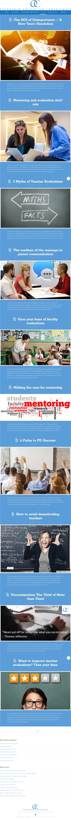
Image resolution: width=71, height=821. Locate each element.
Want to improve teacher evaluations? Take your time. (35, 663)
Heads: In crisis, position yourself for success (13, 795)
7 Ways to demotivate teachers (9, 787)
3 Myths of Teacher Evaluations (38, 181)
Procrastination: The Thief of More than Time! (38, 597)
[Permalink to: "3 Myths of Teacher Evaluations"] (35, 208)
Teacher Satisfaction (6, 760)
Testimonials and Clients (31, 816)
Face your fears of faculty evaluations (38, 321)
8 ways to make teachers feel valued (10, 793)
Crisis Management (5, 746)
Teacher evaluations (6, 757)
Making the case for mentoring (38, 387)
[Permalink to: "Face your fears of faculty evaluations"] (35, 347)
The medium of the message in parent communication (37, 252)
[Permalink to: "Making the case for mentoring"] (35, 407)
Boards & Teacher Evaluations (8, 743)
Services (22, 816)
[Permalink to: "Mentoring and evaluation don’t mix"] (35, 136)
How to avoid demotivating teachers (37, 516)
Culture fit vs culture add (7, 784)
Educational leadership (7, 749)
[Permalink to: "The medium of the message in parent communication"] (35, 280)
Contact (53, 816)
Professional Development (7, 754)
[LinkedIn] (35, 815)
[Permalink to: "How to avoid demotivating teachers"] (35, 549)
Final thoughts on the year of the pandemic (12, 770)
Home (17, 816)
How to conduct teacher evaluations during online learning (18, 773)
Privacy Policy (46, 816)
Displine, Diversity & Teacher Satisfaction (11, 790)
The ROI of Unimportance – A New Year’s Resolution (38, 22)
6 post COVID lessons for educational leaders (13, 776)
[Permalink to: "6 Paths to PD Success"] (35, 470)
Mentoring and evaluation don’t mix (37, 102)
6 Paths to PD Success (37, 440)
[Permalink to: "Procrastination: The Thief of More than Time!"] (35, 623)
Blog (40, 816)
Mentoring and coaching (7, 752)
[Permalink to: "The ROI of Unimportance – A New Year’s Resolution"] (35, 55)
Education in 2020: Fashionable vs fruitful (12, 782)
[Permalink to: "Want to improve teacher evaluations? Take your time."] (35, 691)
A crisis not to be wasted (7, 779)
